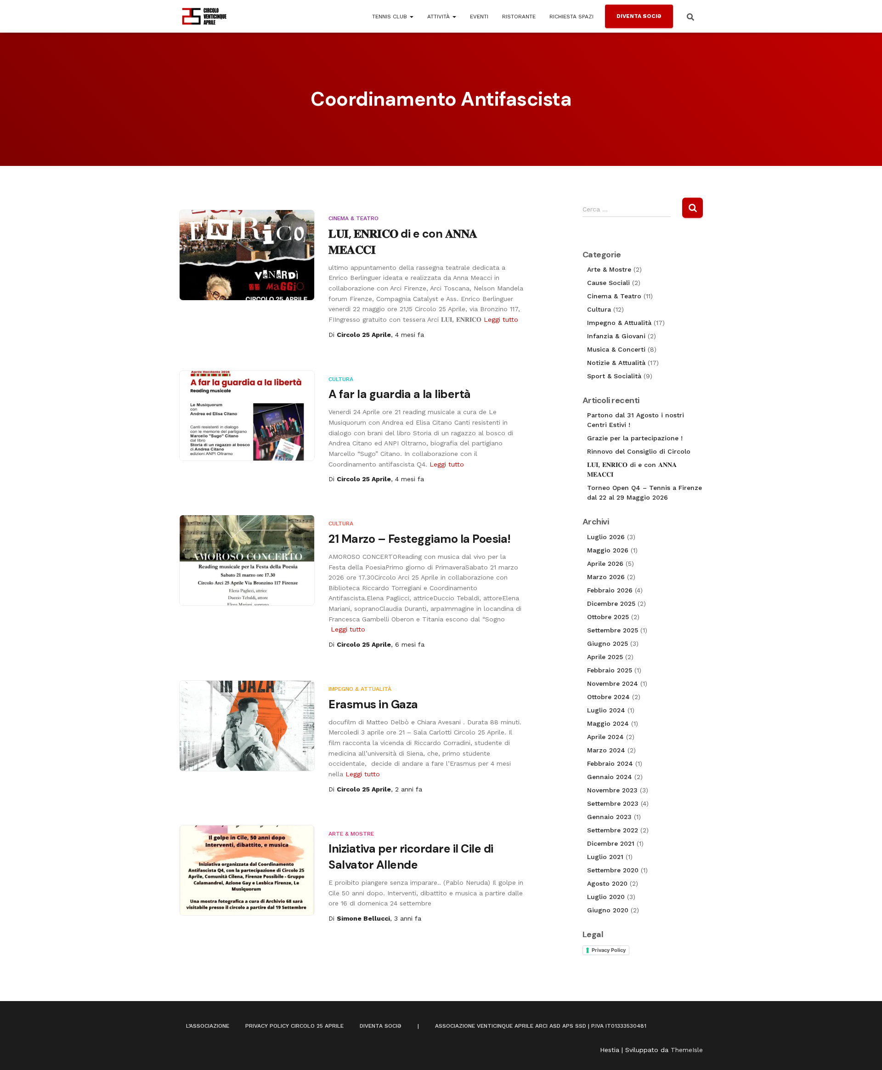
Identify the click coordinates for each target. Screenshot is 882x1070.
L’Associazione (207, 1026)
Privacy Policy (609, 950)
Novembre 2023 (612, 790)
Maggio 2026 (607, 550)
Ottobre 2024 (608, 696)
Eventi (479, 16)
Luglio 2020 (606, 896)
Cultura (340, 379)
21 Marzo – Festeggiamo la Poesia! (419, 538)
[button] (411, 16)
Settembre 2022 (612, 830)
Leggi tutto (501, 319)
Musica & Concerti (616, 349)
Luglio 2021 (605, 856)
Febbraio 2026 (610, 590)
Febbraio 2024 (610, 763)
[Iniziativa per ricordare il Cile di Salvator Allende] (247, 870)
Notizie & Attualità (616, 362)
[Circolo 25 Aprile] (204, 16)
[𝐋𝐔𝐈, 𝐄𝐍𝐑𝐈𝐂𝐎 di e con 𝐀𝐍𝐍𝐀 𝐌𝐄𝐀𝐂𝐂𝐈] (247, 255)
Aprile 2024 (605, 736)
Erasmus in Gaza (373, 704)
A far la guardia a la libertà (399, 394)
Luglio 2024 (606, 710)
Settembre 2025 (612, 630)
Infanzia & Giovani (616, 336)
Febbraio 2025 (609, 670)
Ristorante (519, 16)
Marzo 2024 (606, 750)
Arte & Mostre (351, 834)
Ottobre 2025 (608, 616)
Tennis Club (390, 16)
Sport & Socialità (614, 376)
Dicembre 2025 (611, 603)
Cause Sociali (608, 282)
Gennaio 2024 (609, 776)
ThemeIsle (687, 1049)
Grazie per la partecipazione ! (635, 438)
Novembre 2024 (612, 683)
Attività (439, 16)
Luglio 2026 (606, 537)
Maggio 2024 (608, 723)
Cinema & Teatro (353, 218)
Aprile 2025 (605, 656)
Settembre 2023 (613, 803)
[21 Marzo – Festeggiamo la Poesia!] (247, 560)
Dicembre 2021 (610, 843)
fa (409, 334)
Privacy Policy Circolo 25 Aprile (294, 1026)
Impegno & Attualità (359, 689)
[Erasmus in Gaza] (247, 725)
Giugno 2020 (607, 910)
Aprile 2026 (605, 563)
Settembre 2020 (613, 870)
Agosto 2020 (607, 883)
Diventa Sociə (639, 16)
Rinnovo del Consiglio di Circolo (638, 451)
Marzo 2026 (606, 577)
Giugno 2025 (607, 643)
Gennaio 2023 (609, 816)
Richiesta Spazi (571, 16)
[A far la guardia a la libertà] (247, 416)
